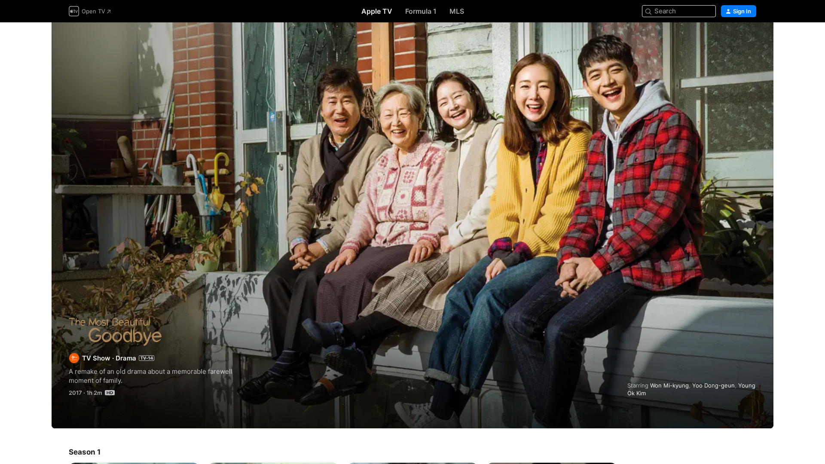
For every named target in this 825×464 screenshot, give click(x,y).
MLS (456, 11)
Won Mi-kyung (669, 385)
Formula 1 (421, 11)
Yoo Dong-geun (713, 385)
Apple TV (376, 11)
